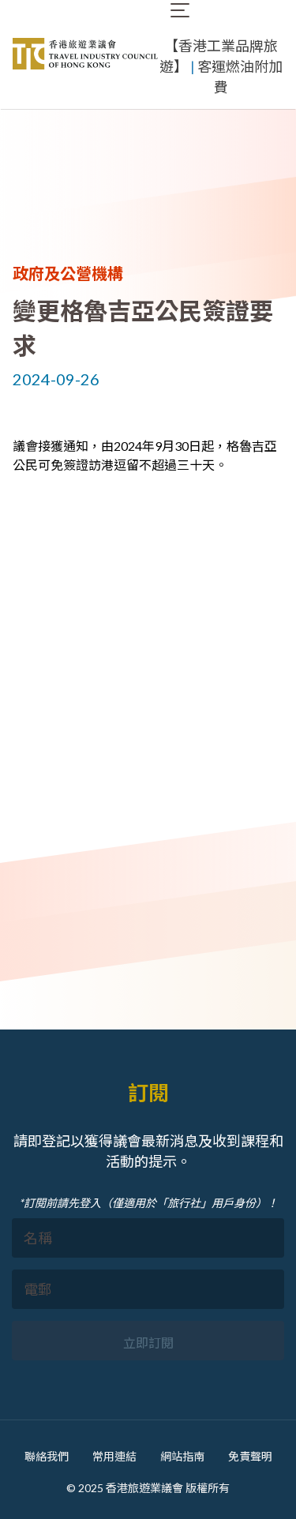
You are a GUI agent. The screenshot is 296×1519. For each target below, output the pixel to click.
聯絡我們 (46, 1456)
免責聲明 (250, 1456)
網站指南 (182, 1456)
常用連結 (114, 1456)
